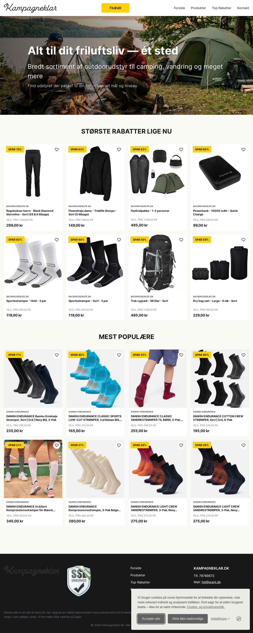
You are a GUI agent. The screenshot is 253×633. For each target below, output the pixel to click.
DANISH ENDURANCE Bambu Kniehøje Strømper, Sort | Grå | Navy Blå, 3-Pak (31, 417)
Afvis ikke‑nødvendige (187, 618)
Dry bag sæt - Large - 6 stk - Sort (215, 300)
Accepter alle (151, 618)
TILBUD (115, 8)
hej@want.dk (211, 582)
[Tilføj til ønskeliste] (56, 149)
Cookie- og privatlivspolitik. (206, 607)
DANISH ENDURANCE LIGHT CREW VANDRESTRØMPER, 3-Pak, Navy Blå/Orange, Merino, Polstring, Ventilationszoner (216, 512)
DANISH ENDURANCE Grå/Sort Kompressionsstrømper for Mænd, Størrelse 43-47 (29, 510)
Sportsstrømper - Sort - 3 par (88, 300)
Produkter (198, 8)
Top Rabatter (221, 8)
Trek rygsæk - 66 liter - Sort (149, 300)
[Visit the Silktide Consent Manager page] (239, 619)
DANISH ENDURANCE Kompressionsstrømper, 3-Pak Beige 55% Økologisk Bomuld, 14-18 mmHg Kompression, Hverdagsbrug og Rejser (95, 512)
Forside (179, 8)
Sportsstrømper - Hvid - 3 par (26, 300)
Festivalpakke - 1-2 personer (150, 210)
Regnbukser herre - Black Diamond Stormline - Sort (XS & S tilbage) (29, 212)
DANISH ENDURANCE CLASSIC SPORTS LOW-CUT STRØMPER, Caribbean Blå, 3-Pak (95, 419)
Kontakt (243, 8)
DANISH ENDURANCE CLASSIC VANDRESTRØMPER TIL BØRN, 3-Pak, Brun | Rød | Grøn (156, 419)
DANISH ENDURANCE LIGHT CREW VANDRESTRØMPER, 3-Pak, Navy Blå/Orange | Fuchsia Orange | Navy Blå (157, 510)
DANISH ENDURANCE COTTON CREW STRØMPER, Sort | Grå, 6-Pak (218, 417)
